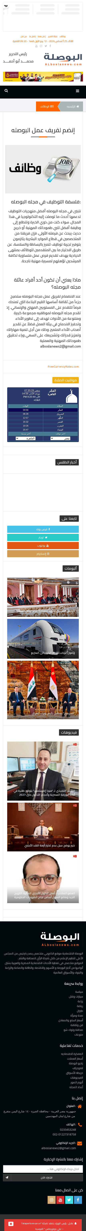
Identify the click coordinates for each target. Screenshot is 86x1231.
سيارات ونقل (76, 996)
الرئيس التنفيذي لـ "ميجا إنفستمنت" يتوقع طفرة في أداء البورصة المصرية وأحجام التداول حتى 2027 (44, 792)
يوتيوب (41, 545)
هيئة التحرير (53, 36)
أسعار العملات (75, 1058)
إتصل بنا (32, 36)
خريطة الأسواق (74, 1072)
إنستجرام (41, 553)
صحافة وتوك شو (73, 1029)
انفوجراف (77, 1068)
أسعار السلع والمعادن (70, 1020)
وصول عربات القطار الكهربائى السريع (53, 652)
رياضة (80, 1006)
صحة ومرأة (76, 1015)
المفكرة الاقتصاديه (72, 1053)
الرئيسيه (71, 106)
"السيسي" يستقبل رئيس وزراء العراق (53, 713)
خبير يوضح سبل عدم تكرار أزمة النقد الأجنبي (49, 845)
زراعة (80, 1001)
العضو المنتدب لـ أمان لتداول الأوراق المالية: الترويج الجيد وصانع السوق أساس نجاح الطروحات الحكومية (44, 895)
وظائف (63, 36)
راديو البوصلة (76, 1063)
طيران (80, 1010)
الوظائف (44, 106)
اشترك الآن (47, 1177)
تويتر (41, 537)
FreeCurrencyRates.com (63, 366)
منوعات (78, 1034)
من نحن (24, 36)
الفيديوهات (76, 1077)
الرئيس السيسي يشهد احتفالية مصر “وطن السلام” (45, 611)
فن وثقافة (76, 1025)
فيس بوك (42, 529)
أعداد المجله (76, 1087)
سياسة (79, 991)
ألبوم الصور (77, 1082)
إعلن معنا (42, 36)
